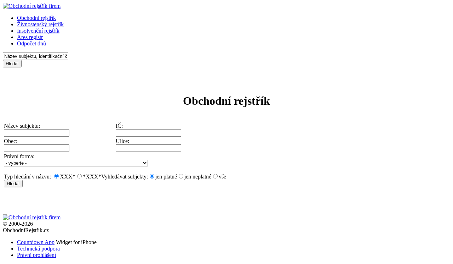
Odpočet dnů (31, 43)
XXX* (67, 177)
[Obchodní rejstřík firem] (32, 6)
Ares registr (30, 37)
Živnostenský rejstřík (40, 24)
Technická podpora (38, 249)
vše (222, 177)
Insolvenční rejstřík (38, 31)
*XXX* (92, 177)
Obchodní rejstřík (36, 18)
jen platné (166, 177)
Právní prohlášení (36, 255)
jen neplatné (197, 177)
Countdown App (36, 242)
